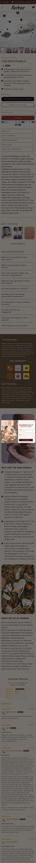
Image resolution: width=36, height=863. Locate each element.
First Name (20, 434)
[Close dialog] (34, 420)
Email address (21, 429)
